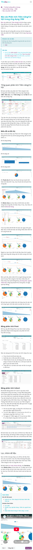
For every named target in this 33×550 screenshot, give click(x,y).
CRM (16, 9)
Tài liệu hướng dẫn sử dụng (12, 7)
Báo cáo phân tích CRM (9, 11)
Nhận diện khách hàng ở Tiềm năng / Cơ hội (16, 510)
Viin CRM (7, 505)
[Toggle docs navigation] (31, 2)
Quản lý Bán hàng (8, 9)
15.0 (3, 548)
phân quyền (14, 52)
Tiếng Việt (11, 548)
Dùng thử (28, 548)
